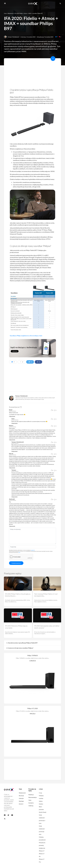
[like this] (59, 37)
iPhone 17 (41, 851)
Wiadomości (11, 13)
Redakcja (31, 794)
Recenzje (21, 795)
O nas (40, 793)
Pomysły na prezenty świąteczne (42, 845)
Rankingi (21, 801)
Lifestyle (21, 798)
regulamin (33, 550)
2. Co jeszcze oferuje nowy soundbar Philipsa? (19, 648)
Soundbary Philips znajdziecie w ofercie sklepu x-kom (26, 335)
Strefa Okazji (42, 812)
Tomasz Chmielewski (13, 37)
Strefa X (21, 804)
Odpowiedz (12, 416)
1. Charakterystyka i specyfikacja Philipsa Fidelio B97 (21, 643)
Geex (5, 13)
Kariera (41, 804)
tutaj (19, 552)
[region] (32, 74)
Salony (40, 801)
